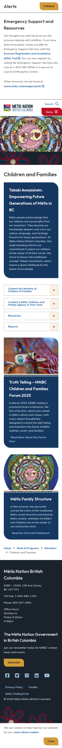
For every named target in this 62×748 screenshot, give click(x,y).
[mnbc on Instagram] (26, 676)
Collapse (49, 6)
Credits (32, 687)
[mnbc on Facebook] (7, 676)
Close (51, 741)
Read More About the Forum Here (27, 439)
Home (7, 548)
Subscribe (14, 662)
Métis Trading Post (17, 694)
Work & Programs (28, 548)
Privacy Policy (14, 687)
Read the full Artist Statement (31, 533)
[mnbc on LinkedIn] (36, 676)
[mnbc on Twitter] (17, 676)
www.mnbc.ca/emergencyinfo (22, 86)
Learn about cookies (26, 732)
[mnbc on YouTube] (47, 676)
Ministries (50, 548)
